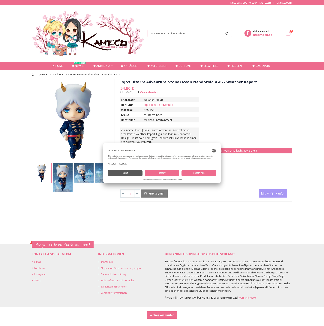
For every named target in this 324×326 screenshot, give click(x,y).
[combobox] (190, 33)
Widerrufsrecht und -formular (117, 280)
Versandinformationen (114, 292)
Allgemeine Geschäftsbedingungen (121, 268)
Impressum (107, 261)
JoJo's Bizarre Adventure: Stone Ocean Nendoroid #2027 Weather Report (188, 82)
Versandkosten (149, 92)
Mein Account (284, 2)
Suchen (227, 33)
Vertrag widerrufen (162, 315)
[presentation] (35, 175)
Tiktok (37, 280)
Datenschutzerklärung (113, 274)
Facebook (39, 268)
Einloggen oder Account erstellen (250, 2)
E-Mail (37, 261)
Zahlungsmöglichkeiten (114, 286)
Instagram (40, 274)
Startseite (33, 74)
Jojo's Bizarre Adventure (158, 104)
